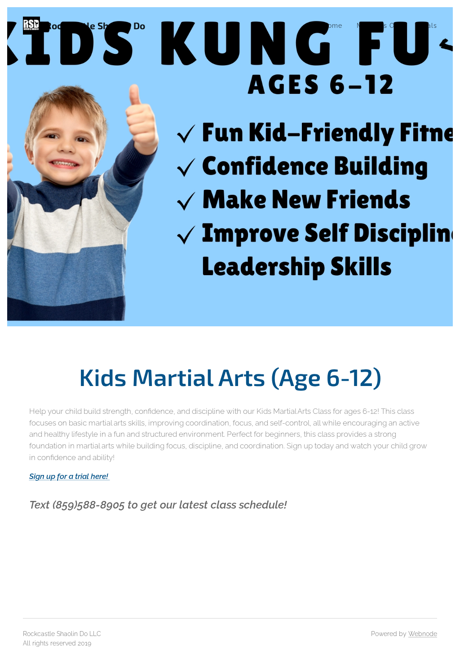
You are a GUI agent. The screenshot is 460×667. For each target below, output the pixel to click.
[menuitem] (335, 25)
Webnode (422, 633)
